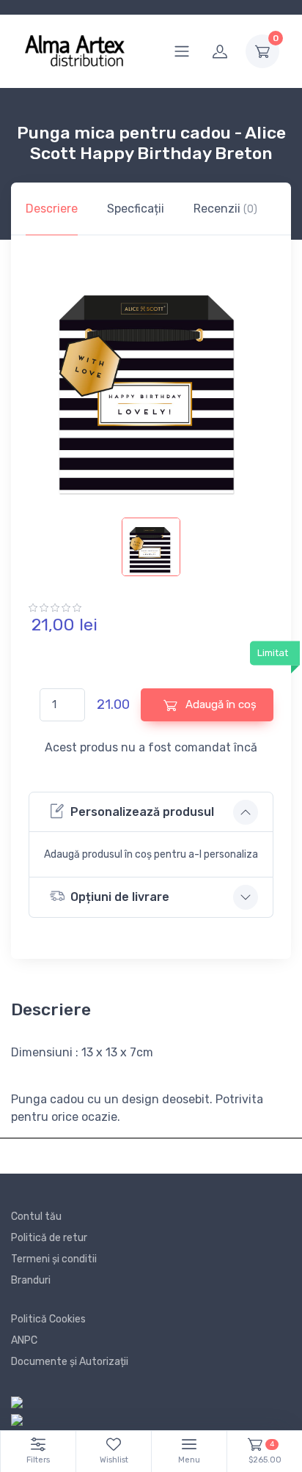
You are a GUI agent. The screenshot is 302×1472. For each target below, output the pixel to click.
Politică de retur (49, 1238)
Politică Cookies (48, 1319)
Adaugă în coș (220, 704)
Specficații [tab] (135, 209)
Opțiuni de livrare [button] (119, 897)
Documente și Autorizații (69, 1361)
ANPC (24, 1340)
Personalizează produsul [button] (142, 812)
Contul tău (36, 1216)
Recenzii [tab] (225, 209)
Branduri (31, 1280)
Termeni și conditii (54, 1259)
